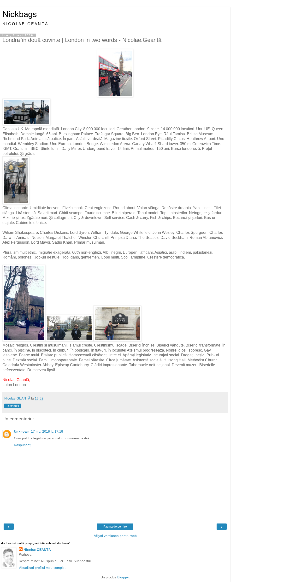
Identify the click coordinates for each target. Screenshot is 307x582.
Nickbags (19, 14)
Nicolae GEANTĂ (37, 550)
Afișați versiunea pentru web (115, 536)
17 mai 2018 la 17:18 (47, 431)
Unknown (22, 431)
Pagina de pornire (115, 526)
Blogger (123, 577)
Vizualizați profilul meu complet (42, 568)
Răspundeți (22, 445)
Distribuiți (13, 406)
